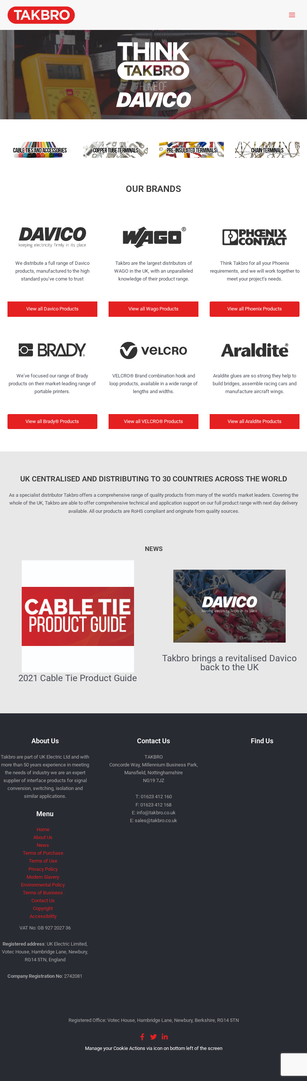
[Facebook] (142, 1036)
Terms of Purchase (43, 853)
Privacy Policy (43, 869)
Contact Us (43, 900)
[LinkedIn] (164, 1036)
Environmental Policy (43, 885)
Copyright (43, 908)
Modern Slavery (43, 877)
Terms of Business (43, 892)
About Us (42, 837)
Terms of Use (43, 861)
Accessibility (43, 916)
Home (43, 829)
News (43, 845)
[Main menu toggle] (292, 14)
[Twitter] (153, 1036)
